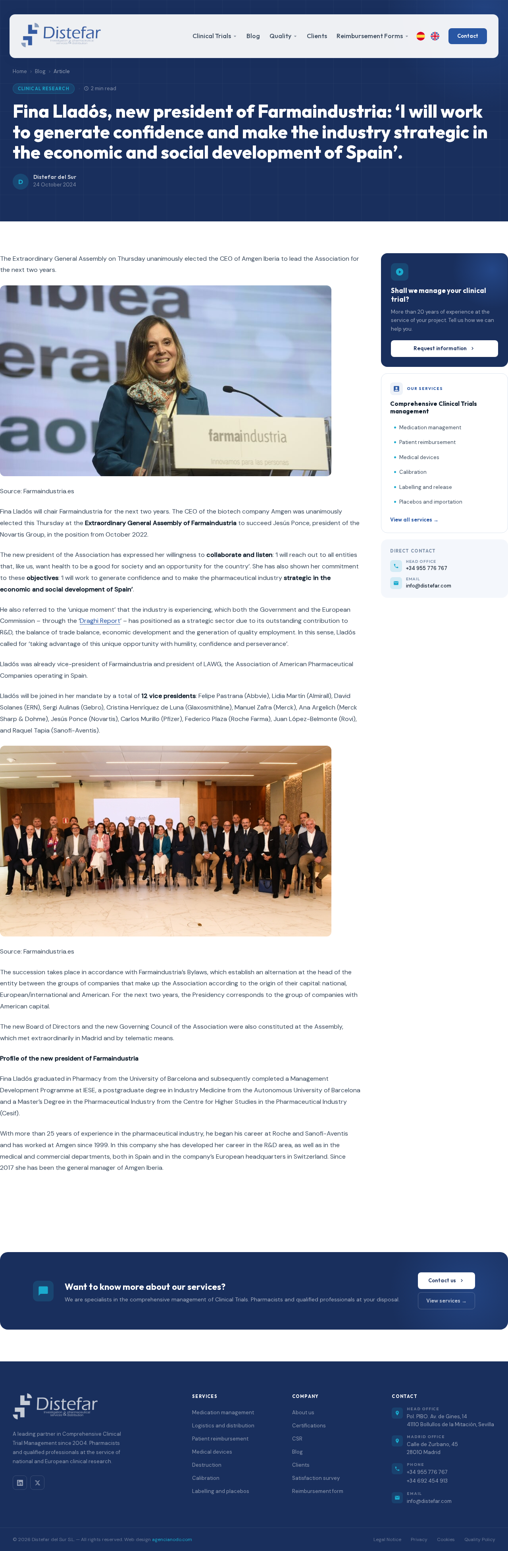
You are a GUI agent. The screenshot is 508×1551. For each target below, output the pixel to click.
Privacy (419, 1539)
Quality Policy (479, 1539)
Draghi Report (100, 621)
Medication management (430, 427)
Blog (253, 36)
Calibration (413, 472)
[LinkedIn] (20, 1482)
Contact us (442, 1280)
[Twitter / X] (37, 1482)
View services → (446, 1300)
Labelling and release (425, 487)
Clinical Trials (211, 36)
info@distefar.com (429, 1501)
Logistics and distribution (223, 1425)
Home (20, 71)
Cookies (446, 1539)
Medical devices (419, 457)
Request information (440, 348)
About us (303, 1412)
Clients (317, 36)
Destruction (206, 1465)
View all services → (414, 519)
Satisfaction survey (316, 1478)
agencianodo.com (172, 1539)
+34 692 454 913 (427, 1480)
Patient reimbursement (427, 442)
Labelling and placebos (220, 1491)
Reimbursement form (317, 1491)
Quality (280, 36)
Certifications (309, 1425)
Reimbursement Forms (370, 36)
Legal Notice (387, 1539)
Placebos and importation (430, 501)
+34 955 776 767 (427, 1472)
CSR (297, 1438)
